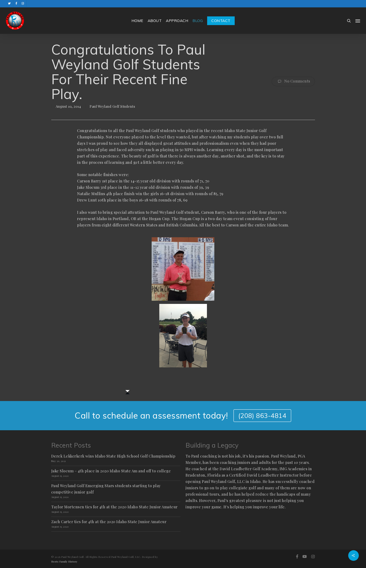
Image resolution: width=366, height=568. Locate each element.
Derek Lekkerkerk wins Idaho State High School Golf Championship (113, 456)
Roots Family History (64, 561)
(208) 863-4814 (262, 416)
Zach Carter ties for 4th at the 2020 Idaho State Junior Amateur (109, 521)
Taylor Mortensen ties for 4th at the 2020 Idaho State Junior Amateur (114, 506)
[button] (357, 21)
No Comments (296, 81)
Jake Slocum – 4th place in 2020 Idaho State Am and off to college (111, 470)
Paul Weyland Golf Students (112, 106)
